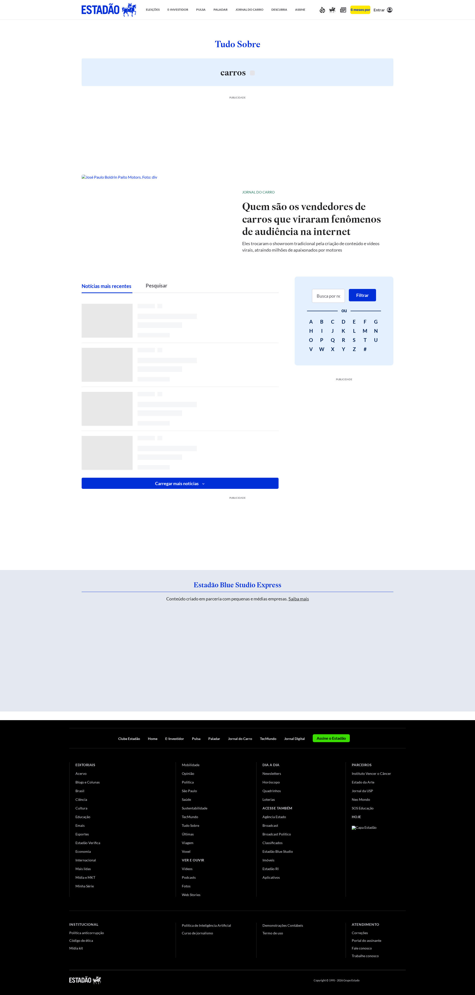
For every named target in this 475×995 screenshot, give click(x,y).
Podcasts (189, 877)
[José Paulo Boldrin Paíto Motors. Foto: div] (158, 221)
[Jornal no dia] (372, 859)
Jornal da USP (362, 791)
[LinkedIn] (403, 980)
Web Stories (191, 895)
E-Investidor (174, 738)
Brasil (79, 791)
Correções (360, 933)
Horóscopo (271, 782)
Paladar (214, 738)
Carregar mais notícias (177, 483)
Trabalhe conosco (365, 956)
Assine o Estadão (331, 738)
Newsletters (271, 773)
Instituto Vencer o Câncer (371, 773)
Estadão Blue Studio (277, 851)
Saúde (186, 799)
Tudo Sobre (190, 825)
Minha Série (84, 886)
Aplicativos (271, 877)
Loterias (268, 799)
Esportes (82, 834)
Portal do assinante (366, 940)
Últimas (188, 834)
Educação (82, 817)
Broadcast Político (276, 834)
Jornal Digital (294, 738)
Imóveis (268, 860)
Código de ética (81, 940)
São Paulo (189, 791)
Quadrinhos (271, 791)
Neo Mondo (361, 799)
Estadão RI (270, 869)
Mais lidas (83, 869)
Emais (80, 825)
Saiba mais (298, 598)
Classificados (272, 843)
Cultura (81, 808)
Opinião (188, 773)
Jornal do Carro (258, 192)
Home (152, 738)
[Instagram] (392, 980)
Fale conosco (362, 948)
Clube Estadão (129, 738)
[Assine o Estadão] (360, 9)
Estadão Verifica (87, 843)
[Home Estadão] (109, 10)
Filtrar (362, 295)
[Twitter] (379, 980)
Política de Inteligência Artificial (206, 925)
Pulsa (196, 738)
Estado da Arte (363, 782)
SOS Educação (363, 808)
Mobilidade (190, 765)
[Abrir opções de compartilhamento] (381, 192)
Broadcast (270, 825)
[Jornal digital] (343, 10)
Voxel (186, 851)
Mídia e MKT (85, 877)
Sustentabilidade (194, 808)
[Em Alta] (322, 10)
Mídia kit (76, 948)
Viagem (187, 843)
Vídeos (187, 869)
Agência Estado (274, 817)
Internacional (85, 860)
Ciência (81, 799)
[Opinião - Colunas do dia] (332, 10)
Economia (83, 851)
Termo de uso (272, 933)
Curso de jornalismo (197, 933)
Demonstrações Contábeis (282, 925)
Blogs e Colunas (87, 782)
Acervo (81, 773)
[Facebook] (367, 980)
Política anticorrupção (86, 933)
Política (188, 782)
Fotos (186, 886)
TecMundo (268, 738)
